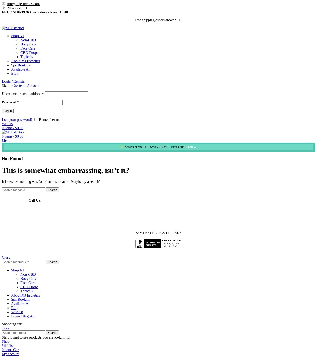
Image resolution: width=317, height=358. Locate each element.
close (5, 328)
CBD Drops (29, 53)
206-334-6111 (17, 8)
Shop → (191, 146)
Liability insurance (42, 217)
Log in (8, 111)
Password (10, 102)
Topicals (26, 57)
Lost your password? (17, 120)
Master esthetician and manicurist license (114, 217)
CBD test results (70, 217)
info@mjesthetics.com (23, 4)
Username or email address (23, 94)
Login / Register (23, 316)
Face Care (27, 48)
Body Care (28, 44)
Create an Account (25, 85)
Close (6, 257)
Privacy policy (189, 217)
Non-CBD (28, 40)
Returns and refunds (161, 217)
